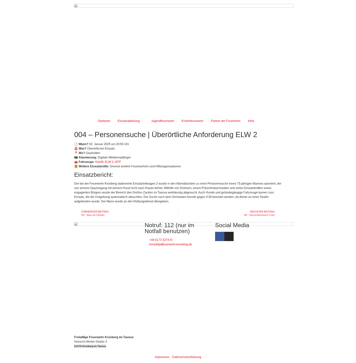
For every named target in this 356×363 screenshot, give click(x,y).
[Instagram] (229, 236)
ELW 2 (109, 161)
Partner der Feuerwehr (225, 120)
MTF (118, 161)
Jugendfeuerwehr (162, 120)
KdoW (99, 161)
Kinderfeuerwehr (192, 120)
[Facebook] (219, 236)
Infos (251, 120)
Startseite (104, 120)
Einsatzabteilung (129, 120)
